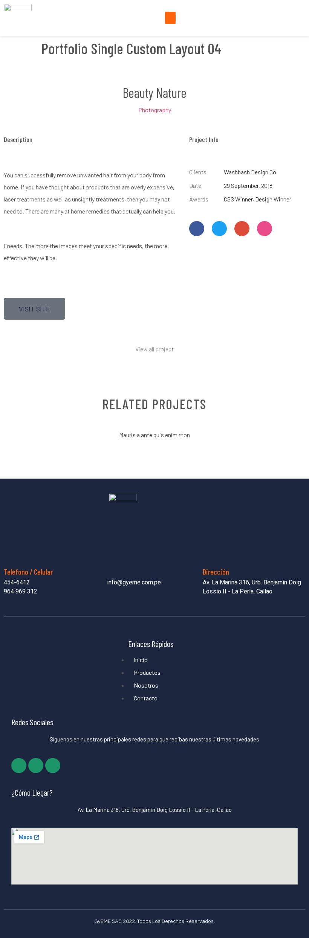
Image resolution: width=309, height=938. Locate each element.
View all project (154, 348)
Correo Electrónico (132, 571)
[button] (170, 18)
